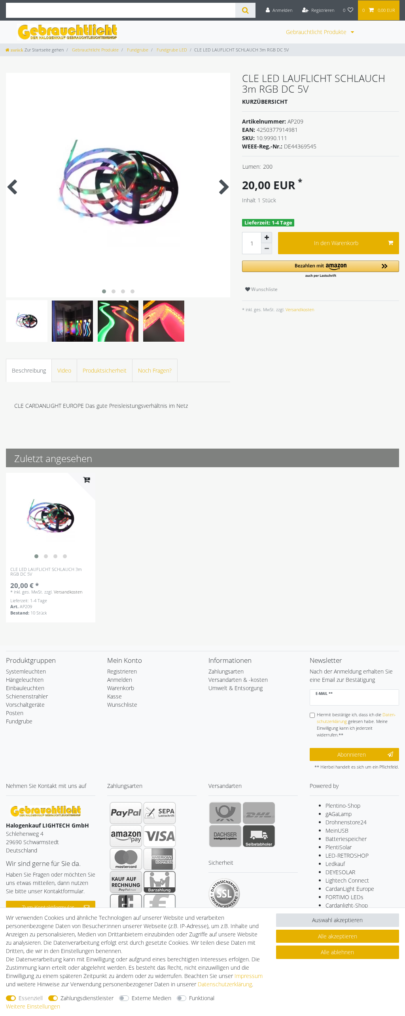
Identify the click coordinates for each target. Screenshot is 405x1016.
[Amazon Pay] (126, 835)
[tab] (29, 370)
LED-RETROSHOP (347, 855)
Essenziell (31, 998)
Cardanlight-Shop (347, 905)
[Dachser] (225, 835)
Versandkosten (299, 309)
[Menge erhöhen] (266, 237)
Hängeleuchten (25, 679)
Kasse (114, 696)
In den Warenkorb (336, 243)
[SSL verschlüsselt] (224, 894)
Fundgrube (137, 50)
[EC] (126, 904)
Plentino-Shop (343, 805)
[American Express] (159, 858)
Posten (14, 713)
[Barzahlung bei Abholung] (159, 881)
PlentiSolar (339, 847)
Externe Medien (151, 998)
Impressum (249, 976)
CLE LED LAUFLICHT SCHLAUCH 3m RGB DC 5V (46, 572)
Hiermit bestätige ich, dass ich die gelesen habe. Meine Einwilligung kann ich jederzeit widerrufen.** (356, 724)
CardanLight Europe (350, 888)
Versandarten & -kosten (238, 679)
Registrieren (122, 671)
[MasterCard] (126, 858)
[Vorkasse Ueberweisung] (159, 904)
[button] (320, 269)
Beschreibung (29, 370)
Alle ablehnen (337, 952)
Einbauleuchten (25, 688)
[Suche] (245, 10)
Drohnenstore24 (346, 822)
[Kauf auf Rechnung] (126, 881)
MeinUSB (337, 830)
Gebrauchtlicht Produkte (317, 32)
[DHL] (259, 812)
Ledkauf (335, 864)
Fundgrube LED (171, 50)
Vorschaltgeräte (25, 704)
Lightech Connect (347, 880)
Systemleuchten (26, 671)
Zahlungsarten (226, 671)
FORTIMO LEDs (344, 897)
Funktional (201, 998)
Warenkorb (120, 688)
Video (64, 370)
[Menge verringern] (266, 248)
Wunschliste (264, 289)
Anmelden (119, 679)
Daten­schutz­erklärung (225, 984)
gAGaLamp (339, 814)
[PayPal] (126, 812)
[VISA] (159, 835)
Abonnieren (351, 754)
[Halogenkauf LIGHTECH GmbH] (45, 810)
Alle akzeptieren (337, 936)
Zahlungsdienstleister (87, 998)
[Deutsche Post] (225, 812)
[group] (50, 517)
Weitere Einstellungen (33, 1006)
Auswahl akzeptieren (337, 920)
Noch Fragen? (155, 370)
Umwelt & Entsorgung (235, 688)
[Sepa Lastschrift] (159, 812)
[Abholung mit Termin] (259, 835)
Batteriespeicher (346, 839)
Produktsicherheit (105, 370)
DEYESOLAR (340, 872)
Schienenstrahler (27, 696)
